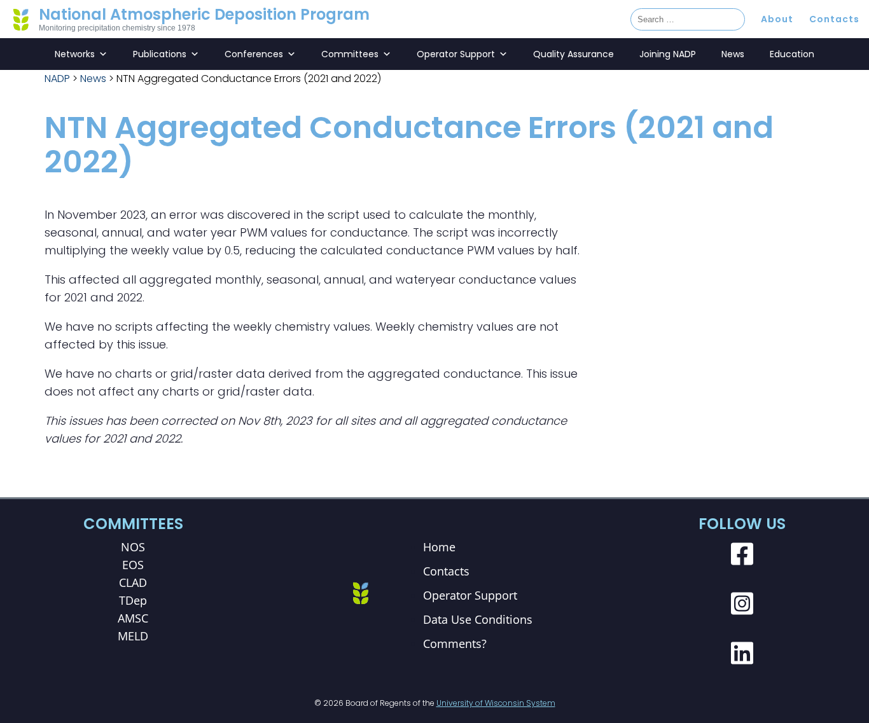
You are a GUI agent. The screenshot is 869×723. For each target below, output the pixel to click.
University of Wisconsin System (495, 703)
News (732, 54)
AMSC (133, 618)
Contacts (834, 19)
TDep (133, 600)
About (777, 19)
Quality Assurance (573, 54)
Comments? (455, 643)
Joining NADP (667, 54)
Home (439, 546)
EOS (133, 564)
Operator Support (456, 54)
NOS (133, 546)
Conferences (254, 54)
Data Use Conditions (477, 619)
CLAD (133, 582)
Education (792, 54)
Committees (350, 54)
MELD (133, 636)
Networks (75, 54)
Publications (159, 54)
